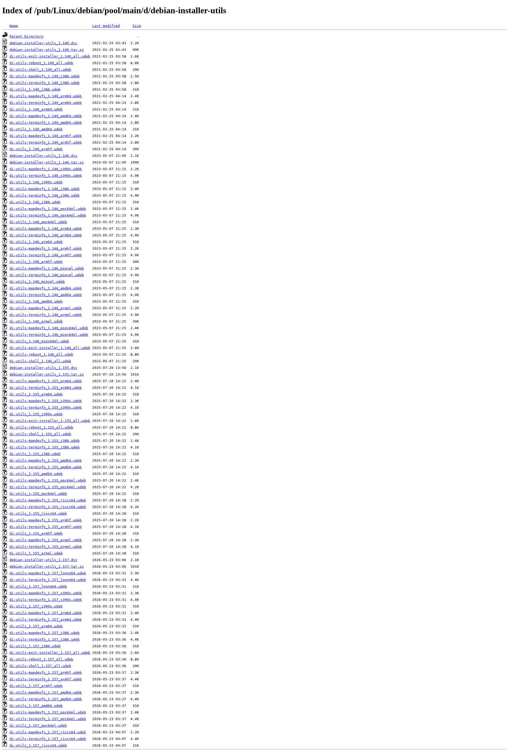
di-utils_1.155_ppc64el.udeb (38, 494)
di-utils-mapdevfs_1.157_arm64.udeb (46, 613)
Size (137, 26)
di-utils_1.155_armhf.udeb (36, 533)
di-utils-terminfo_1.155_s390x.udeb (46, 407)
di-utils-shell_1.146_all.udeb (40, 361)
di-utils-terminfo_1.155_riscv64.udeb (48, 507)
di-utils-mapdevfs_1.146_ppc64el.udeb (48, 209)
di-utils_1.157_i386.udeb (35, 646)
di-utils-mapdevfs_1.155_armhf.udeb (46, 520)
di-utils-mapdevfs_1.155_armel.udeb (46, 540)
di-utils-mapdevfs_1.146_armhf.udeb (46, 248)
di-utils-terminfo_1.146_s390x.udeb (46, 176)
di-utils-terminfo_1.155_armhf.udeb (46, 527)
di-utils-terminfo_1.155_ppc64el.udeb (48, 487)
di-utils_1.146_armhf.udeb (36, 262)
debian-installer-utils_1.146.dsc (43, 156)
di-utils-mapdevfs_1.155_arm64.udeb (46, 381)
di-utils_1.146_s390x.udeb (36, 182)
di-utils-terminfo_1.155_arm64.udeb (46, 388)
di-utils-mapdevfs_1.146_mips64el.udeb (49, 328)
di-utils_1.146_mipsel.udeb (37, 282)
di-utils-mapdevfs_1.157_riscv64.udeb (48, 732)
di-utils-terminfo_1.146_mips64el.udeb (49, 335)
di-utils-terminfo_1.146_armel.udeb (46, 315)
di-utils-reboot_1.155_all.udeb (41, 427)
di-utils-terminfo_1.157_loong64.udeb (48, 580)
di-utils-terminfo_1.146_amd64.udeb (46, 295)
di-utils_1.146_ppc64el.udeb (38, 222)
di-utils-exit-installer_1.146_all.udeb (50, 348)
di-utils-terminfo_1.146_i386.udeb (45, 195)
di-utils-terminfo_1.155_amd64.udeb (46, 467)
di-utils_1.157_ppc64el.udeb (38, 726)
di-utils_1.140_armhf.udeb (36, 149)
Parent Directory (26, 36)
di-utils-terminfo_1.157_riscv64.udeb (48, 739)
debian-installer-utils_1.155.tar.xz (47, 374)
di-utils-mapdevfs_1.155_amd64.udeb (46, 461)
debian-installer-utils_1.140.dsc (43, 43)
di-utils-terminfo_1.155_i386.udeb (45, 447)
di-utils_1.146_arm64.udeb (36, 242)
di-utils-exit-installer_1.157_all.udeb (50, 653)
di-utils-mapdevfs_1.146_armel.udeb (46, 308)
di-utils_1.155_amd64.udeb (36, 474)
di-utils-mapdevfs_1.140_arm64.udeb (46, 96)
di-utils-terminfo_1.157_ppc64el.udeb (48, 719)
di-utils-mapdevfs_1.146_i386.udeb (45, 189)
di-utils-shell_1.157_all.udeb (40, 666)
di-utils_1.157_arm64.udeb (36, 626)
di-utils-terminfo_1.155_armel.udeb (46, 547)
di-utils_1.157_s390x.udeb (36, 606)
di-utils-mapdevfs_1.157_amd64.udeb (46, 692)
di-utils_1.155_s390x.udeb (36, 414)
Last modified (106, 26)
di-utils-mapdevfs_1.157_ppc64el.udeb (48, 712)
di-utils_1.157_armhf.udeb (36, 686)
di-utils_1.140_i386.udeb (35, 89)
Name (14, 26)
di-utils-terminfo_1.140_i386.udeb (45, 83)
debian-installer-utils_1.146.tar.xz (47, 162)
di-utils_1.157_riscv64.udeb (38, 745)
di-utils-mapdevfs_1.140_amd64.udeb (46, 116)
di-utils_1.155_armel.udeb (36, 553)
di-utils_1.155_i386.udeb (35, 454)
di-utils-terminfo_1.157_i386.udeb (45, 639)
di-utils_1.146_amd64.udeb (36, 301)
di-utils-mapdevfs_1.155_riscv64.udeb (48, 500)
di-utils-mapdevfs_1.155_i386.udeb (45, 441)
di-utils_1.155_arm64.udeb (36, 394)
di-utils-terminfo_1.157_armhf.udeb (46, 679)
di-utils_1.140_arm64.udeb (36, 109)
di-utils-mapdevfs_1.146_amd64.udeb (46, 288)
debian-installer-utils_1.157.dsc (43, 560)
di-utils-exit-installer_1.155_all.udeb (50, 421)
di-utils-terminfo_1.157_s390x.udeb (46, 600)
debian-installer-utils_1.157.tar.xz (47, 567)
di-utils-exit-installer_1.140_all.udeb (50, 56)
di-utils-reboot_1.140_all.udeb (41, 63)
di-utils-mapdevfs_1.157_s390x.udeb (46, 593)
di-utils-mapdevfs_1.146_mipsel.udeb (47, 268)
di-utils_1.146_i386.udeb (35, 202)
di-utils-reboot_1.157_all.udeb (41, 659)
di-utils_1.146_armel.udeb (36, 321)
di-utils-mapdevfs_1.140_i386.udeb (45, 76)
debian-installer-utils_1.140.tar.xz (47, 50)
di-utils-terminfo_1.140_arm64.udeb (46, 103)
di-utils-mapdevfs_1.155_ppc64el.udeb (48, 480)
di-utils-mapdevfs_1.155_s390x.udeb (46, 401)
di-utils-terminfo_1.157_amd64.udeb (46, 699)
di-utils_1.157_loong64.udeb (38, 586)
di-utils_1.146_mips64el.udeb (39, 341)
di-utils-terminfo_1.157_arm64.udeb (46, 620)
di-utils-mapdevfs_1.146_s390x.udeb (46, 169)
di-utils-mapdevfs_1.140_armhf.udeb (46, 136)
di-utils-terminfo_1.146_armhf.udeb (46, 255)
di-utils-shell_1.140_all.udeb (40, 70)
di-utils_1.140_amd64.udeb (36, 129)
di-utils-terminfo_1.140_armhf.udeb (46, 142)
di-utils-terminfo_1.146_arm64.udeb (46, 235)
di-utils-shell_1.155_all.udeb (40, 434)
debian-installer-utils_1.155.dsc (43, 368)
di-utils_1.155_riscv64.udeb (38, 514)
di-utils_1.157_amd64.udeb (36, 706)
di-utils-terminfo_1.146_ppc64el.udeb (48, 215)
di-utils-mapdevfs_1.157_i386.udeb (45, 633)
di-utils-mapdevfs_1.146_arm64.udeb (46, 229)
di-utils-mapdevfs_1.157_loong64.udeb (48, 573)
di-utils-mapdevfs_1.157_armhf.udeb (46, 673)
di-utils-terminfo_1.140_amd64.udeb (46, 123)
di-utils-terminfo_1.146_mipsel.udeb (47, 275)
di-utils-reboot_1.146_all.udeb (41, 354)
